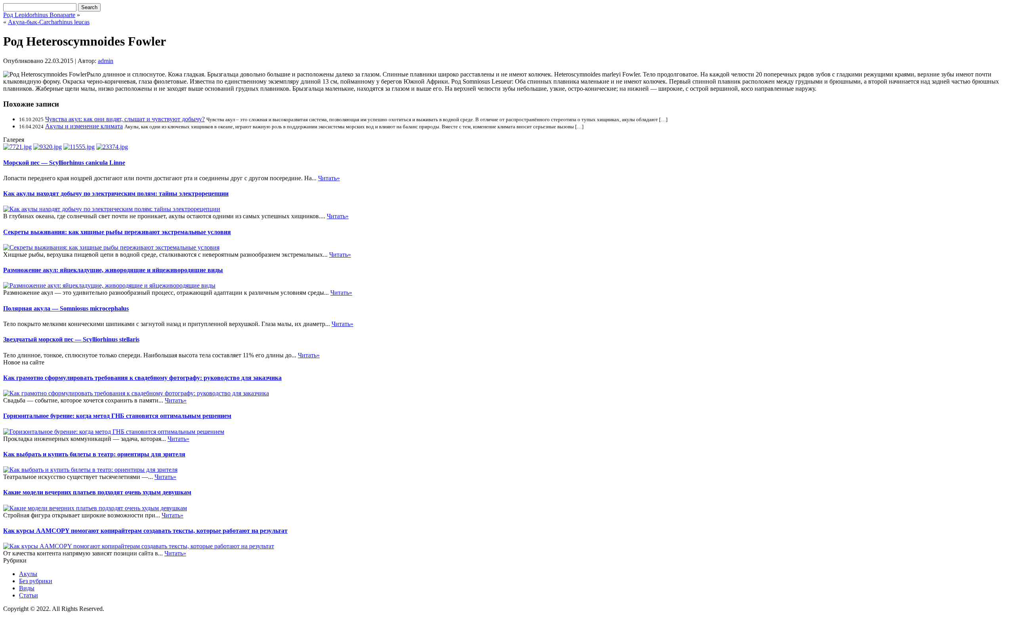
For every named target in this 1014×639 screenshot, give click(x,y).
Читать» (329, 178)
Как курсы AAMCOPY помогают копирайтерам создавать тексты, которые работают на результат (145, 530)
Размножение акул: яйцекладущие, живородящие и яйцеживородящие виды (113, 270)
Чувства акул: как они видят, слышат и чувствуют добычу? (125, 119)
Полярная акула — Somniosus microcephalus (66, 308)
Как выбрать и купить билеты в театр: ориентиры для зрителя (94, 454)
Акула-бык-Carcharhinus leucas (49, 22)
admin (105, 60)
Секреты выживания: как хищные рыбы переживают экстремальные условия (117, 232)
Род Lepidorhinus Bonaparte (39, 14)
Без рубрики (35, 581)
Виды (26, 588)
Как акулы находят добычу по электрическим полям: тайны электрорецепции (116, 193)
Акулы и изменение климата (84, 126)
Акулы (28, 573)
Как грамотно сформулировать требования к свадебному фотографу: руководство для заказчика (142, 377)
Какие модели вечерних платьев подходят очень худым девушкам (97, 492)
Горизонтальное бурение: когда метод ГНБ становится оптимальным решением (117, 415)
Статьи (28, 595)
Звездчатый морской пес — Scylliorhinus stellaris (71, 339)
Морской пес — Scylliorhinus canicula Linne (64, 162)
